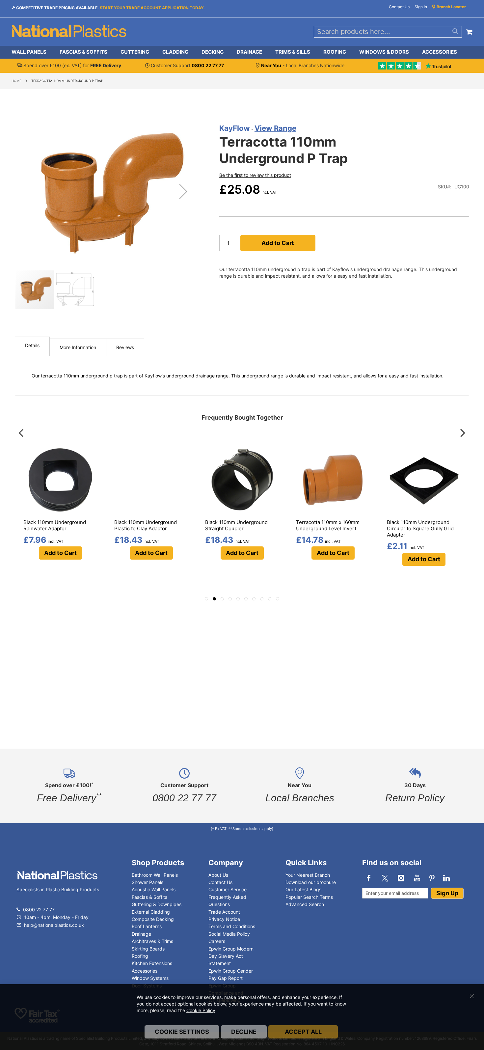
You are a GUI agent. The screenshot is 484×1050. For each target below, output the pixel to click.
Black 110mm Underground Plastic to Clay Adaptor (145, 525)
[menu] (242, 52)
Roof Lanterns (147, 926)
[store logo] (69, 31)
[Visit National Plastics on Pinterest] (432, 878)
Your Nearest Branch (307, 875)
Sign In (421, 6)
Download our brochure (310, 882)
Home (16, 81)
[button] (183, 191)
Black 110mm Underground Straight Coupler (236, 525)
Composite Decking (153, 919)
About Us (218, 875)
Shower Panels (147, 882)
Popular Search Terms (309, 897)
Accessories (144, 971)
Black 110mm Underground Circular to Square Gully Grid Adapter (420, 528)
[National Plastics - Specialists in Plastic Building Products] (57, 882)
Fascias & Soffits (149, 897)
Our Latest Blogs (303, 889)
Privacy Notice (224, 919)
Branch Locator (451, 6)
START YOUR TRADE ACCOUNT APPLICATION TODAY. (152, 7)
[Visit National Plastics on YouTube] (417, 878)
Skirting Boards (148, 949)
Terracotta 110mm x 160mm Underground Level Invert (328, 525)
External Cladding (151, 912)
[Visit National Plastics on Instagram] (401, 878)
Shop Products (158, 862)
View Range (275, 128)
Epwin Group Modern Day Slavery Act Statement (231, 956)
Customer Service (227, 889)
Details (32, 345)
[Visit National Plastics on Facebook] (368, 878)
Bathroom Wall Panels (155, 875)
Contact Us (399, 6)
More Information (78, 347)
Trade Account (224, 912)
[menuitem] (32, 52)
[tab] (242, 52)
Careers (216, 941)
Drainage (141, 934)
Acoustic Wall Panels (153, 889)
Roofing (140, 956)
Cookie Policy (200, 1010)
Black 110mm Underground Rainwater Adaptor (54, 525)
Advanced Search (304, 904)
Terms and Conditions (231, 926)
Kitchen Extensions (152, 963)
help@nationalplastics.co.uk (53, 925)
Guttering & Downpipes (156, 904)
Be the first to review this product (255, 175)
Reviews (125, 347)
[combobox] (388, 32)
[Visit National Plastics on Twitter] (384, 878)
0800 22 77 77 (39, 909)
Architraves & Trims (152, 941)
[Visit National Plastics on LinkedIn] (446, 878)
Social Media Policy (229, 934)
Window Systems (150, 978)
